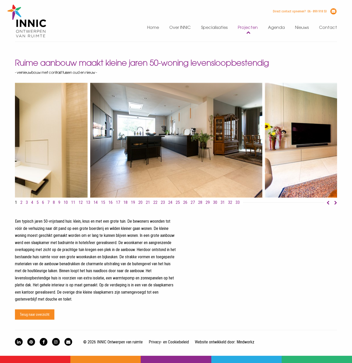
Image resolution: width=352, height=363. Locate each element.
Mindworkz (245, 342)
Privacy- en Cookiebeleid (169, 342)
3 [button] (27, 202)
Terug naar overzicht (34, 314)
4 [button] (32, 202)
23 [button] (163, 202)
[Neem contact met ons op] (68, 342)
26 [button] (185, 202)
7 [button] (48, 202)
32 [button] (230, 202)
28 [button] (200, 202)
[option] (176, 140)
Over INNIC (180, 28)
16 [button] (110, 202)
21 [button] (148, 202)
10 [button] (66, 202)
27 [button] (193, 202)
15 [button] (103, 202)
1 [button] (16, 202)
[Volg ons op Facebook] (43, 342)
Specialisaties (214, 28)
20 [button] (140, 202)
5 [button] (38, 202)
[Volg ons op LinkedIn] (19, 342)
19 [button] (133, 202)
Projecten (248, 28)
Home (153, 28)
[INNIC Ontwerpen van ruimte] (26, 36)
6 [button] (43, 202)
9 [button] (59, 202)
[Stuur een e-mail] (333, 11)
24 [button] (170, 202)
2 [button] (21, 202)
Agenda (276, 28)
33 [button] (238, 202)
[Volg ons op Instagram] (56, 342)
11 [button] (73, 202)
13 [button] (88, 202)
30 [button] (215, 202)
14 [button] (96, 202)
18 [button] (125, 202)
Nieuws (302, 28)
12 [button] (81, 202)
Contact (328, 28)
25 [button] (178, 202)
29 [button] (208, 202)
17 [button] (118, 202)
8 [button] (54, 202)
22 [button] (155, 202)
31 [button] (223, 202)
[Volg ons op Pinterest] (31, 342)
